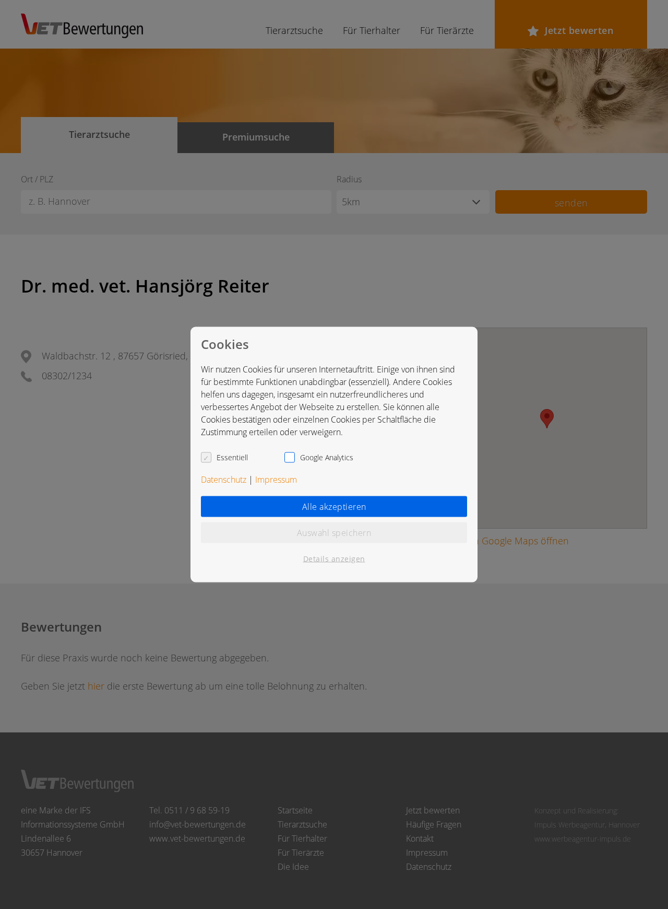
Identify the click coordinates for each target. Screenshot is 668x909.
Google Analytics (326, 457)
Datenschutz (223, 479)
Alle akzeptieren (334, 506)
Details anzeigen (334, 559)
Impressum (276, 479)
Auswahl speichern (334, 533)
